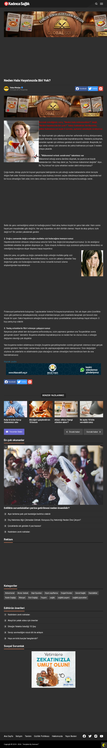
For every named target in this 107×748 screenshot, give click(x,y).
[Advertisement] (53, 57)
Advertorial (9, 593)
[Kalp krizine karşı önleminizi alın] (15, 409)
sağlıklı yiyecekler (80, 598)
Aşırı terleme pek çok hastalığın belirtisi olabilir (29, 514)
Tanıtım (28, 736)
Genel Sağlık (80, 593)
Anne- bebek (23, 593)
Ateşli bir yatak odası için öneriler (23, 620)
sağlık (52, 598)
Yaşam (44, 598)
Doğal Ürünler (66, 593)
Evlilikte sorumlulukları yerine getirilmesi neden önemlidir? (37, 508)
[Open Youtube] (101, 736)
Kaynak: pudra (10, 361)
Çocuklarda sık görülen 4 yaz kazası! (24, 526)
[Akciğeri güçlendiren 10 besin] (40, 409)
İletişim (19, 736)
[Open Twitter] (90, 736)
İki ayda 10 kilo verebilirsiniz (87, 421)
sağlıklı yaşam (63, 598)
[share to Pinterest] (100, 88)
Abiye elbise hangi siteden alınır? (64, 421)
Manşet (22, 598)
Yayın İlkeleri (71, 736)
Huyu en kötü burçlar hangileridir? (23, 638)
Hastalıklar (93, 593)
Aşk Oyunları (36, 593)
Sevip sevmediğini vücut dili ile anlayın (25, 632)
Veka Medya (15, 88)
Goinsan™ (35, 744)
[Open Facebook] (84, 736)
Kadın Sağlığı (10, 598)
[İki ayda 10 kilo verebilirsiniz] (91, 409)
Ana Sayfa (8, 736)
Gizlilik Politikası (41, 736)
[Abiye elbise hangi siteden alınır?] (66, 409)
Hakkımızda (57, 736)
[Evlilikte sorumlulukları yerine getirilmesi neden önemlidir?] (53, 475)
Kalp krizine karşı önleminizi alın (12, 421)
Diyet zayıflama (51, 593)
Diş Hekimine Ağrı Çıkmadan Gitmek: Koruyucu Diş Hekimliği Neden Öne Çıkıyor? (44, 520)
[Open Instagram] (95, 736)
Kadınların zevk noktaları (19, 532)
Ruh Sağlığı (33, 598)
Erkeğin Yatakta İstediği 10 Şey (22, 626)
